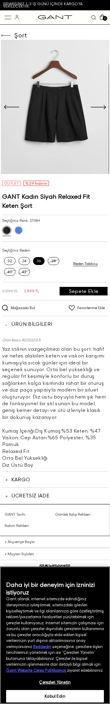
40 (9, 272)
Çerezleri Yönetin (55, 682)
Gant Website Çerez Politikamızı (36, 670)
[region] (55, 635)
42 (24, 272)
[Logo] (55, 17)
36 (38, 261)
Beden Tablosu (85, 264)
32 (9, 261)
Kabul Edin (55, 696)
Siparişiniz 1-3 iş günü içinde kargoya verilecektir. (42, 5)
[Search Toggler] (94, 17)
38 (53, 261)
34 (24, 261)
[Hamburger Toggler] (8, 17)
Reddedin (42, 646)
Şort (20, 35)
